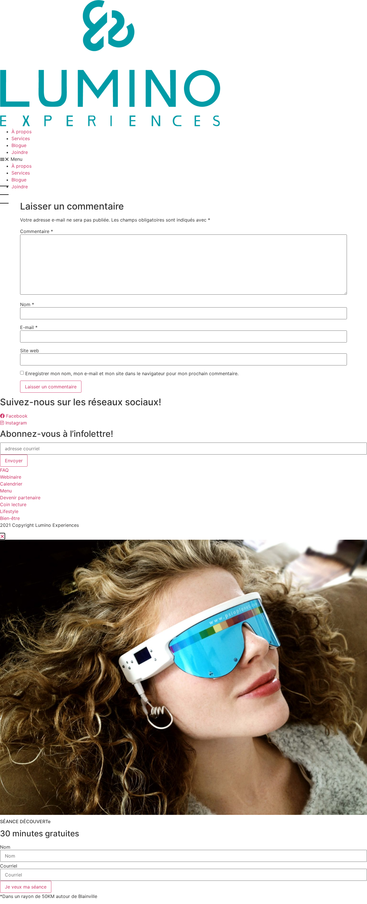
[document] (183, 716)
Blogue (18, 145)
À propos (21, 131)
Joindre (19, 152)
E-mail (29, 327)
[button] (183, 159)
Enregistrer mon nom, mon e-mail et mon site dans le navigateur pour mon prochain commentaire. (132, 373)
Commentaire (36, 231)
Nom (27, 304)
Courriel (8, 866)
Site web (29, 350)
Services (20, 138)
